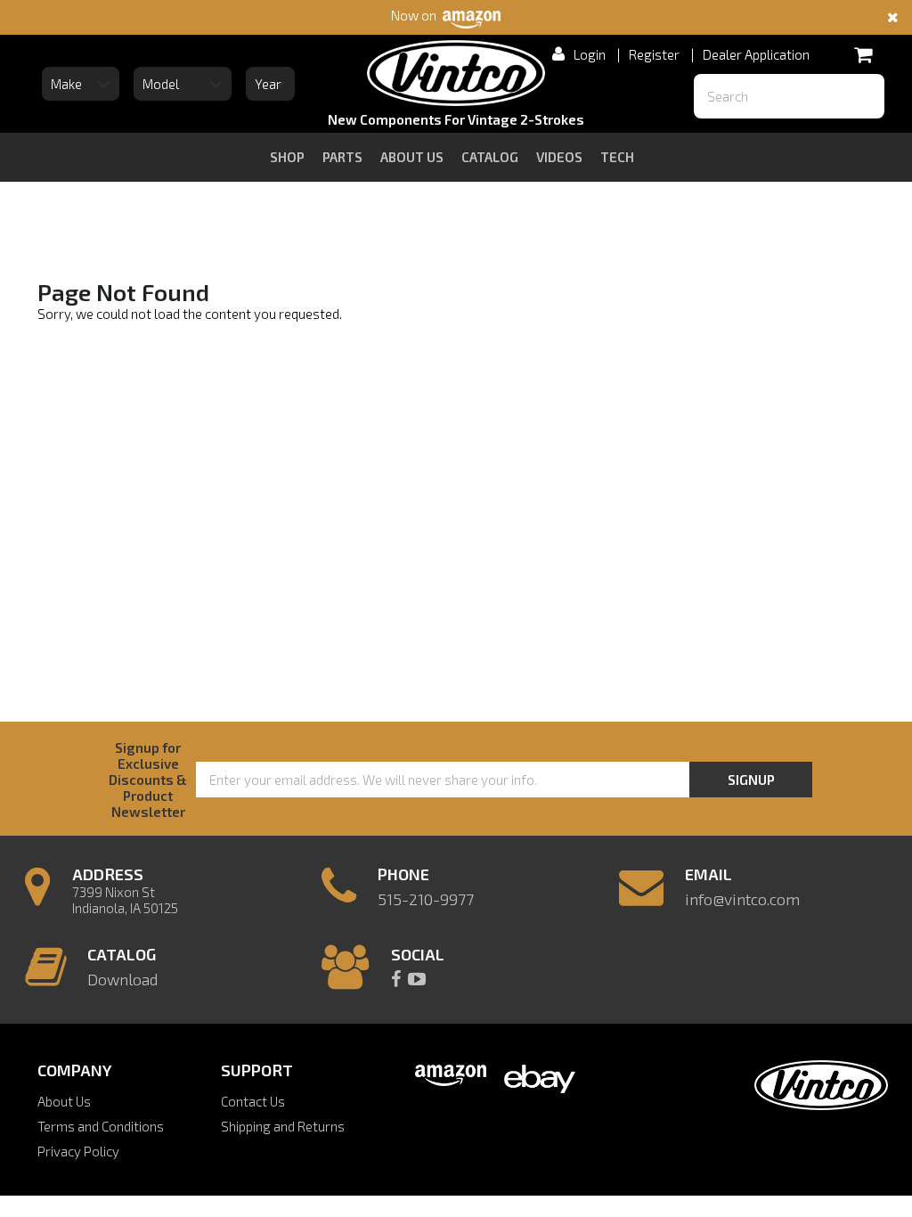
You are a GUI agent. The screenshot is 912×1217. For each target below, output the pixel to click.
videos (559, 157)
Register (654, 54)
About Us (64, 1101)
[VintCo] (456, 75)
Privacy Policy (78, 1151)
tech (617, 157)
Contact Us (253, 1101)
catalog (489, 157)
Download (122, 979)
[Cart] (862, 54)
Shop (287, 157)
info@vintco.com (742, 899)
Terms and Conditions (100, 1126)
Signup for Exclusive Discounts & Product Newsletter (148, 779)
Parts (342, 157)
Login (590, 54)
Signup (751, 780)
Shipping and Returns (283, 1126)
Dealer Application (756, 54)
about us (412, 157)
